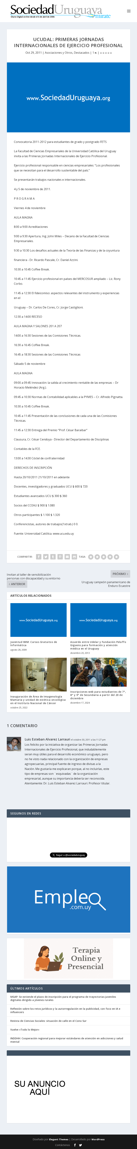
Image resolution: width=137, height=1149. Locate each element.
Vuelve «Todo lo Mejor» (24, 1029)
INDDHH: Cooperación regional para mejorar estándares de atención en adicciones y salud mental (66, 1040)
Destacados (81, 53)
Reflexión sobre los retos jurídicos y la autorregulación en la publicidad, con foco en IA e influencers (65, 1010)
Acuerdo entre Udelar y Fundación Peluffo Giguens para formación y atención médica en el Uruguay (98, 645)
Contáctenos (62, 1145)
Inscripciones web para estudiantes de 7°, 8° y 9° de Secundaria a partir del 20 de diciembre (98, 695)
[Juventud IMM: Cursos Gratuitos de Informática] (38, 620)
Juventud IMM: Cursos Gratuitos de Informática (33, 643)
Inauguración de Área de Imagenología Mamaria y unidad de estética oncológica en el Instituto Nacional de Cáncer (38, 700)
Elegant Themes (58, 1139)
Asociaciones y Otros (58, 53)
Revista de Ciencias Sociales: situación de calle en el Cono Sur (48, 1021)
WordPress (98, 1139)
